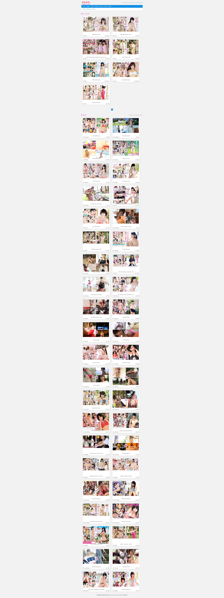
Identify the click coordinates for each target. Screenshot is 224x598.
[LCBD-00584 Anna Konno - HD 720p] (96, 314)
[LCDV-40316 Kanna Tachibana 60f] (96, 430)
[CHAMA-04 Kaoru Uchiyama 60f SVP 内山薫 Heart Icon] (126, 203)
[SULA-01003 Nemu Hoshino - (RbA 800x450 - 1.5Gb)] (126, 291)
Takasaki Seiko (136, 115)
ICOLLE (127, 2)
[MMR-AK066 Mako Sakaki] (96, 31)
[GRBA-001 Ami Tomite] (126, 155)
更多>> (141, 115)
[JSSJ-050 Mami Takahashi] (126, 132)
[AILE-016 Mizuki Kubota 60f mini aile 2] (96, 543)
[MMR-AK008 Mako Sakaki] (126, 76)
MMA (141, 2)
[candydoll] (85, 4)
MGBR (138, 2)
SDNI (125, 2)
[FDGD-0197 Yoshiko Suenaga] (126, 495)
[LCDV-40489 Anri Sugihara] (126, 359)
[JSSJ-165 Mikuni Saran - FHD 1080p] (96, 291)
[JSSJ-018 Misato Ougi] (126, 336)
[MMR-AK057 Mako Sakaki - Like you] (126, 31)
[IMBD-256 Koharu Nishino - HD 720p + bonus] (96, 470)
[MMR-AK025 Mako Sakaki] (96, 76)
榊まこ (94, 9)
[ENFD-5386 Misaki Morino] (126, 450)
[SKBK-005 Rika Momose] (96, 132)
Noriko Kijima (131, 115)
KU (122, 2)
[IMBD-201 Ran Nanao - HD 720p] (96, 243)
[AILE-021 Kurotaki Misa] (96, 382)
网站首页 (88, 9)
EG (130, 2)
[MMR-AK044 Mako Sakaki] (96, 99)
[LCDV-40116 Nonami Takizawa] (126, 518)
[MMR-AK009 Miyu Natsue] (96, 404)
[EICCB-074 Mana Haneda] (126, 246)
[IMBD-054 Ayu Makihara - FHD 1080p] (126, 470)
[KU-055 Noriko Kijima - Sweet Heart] (126, 223)
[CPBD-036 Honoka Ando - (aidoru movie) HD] (96, 447)
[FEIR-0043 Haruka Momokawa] (126, 586)
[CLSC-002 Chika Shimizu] (96, 223)
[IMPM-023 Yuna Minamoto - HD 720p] (126, 538)
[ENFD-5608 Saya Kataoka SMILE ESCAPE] (126, 427)
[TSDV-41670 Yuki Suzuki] (126, 563)
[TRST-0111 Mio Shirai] (96, 336)
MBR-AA (133, 2)
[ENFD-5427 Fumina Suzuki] (96, 495)
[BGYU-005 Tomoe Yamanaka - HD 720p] (96, 515)
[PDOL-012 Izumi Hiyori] (96, 359)
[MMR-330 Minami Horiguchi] (96, 563)
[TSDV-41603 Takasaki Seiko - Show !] (126, 407)
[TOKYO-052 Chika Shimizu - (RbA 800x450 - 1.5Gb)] (126, 266)
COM (136, 2)
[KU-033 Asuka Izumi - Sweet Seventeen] (96, 200)
